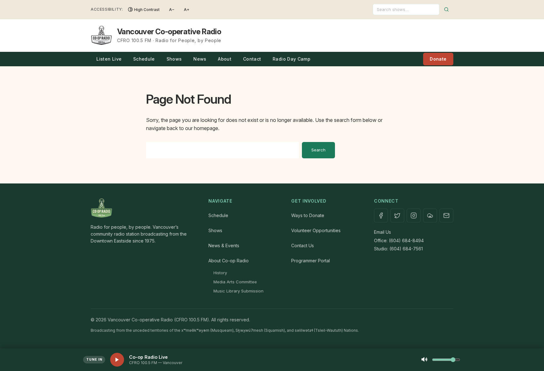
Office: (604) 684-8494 (399, 240)
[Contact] (446, 215)
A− (171, 9)
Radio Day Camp (291, 59)
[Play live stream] (117, 360)
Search (318, 149)
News (199, 59)
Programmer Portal (310, 260)
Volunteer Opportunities (316, 230)
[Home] (143, 209)
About (224, 59)
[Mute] (424, 360)
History (220, 272)
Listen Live (109, 59)
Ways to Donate (307, 215)
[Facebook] (381, 215)
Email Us (382, 232)
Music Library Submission (238, 290)
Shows (174, 59)
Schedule (144, 59)
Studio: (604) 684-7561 (398, 248)
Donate (438, 59)
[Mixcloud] (430, 215)
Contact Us (302, 245)
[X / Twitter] (397, 215)
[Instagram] (414, 215)
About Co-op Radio (228, 260)
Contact (252, 59)
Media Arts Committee (235, 281)
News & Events (223, 245)
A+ (187, 9)
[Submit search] (446, 9)
